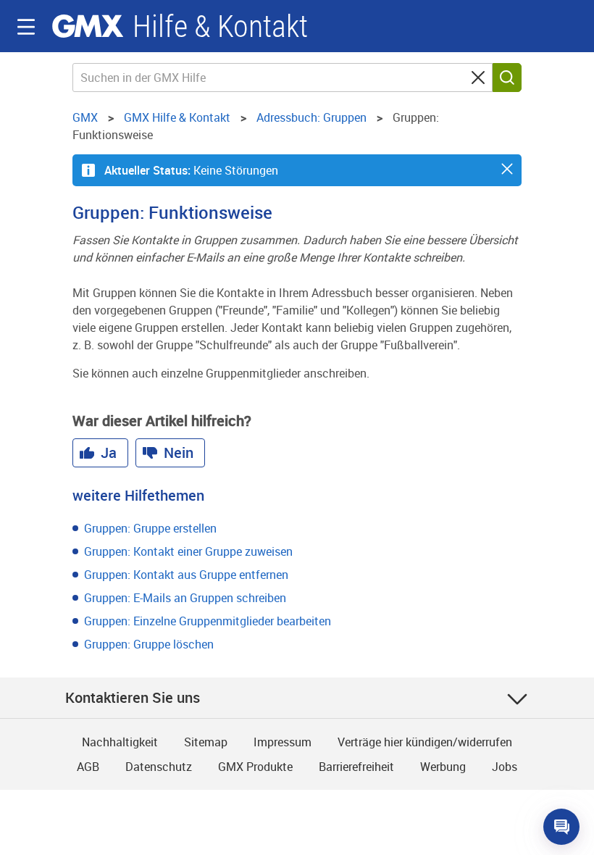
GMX (87, 26)
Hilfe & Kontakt (220, 26)
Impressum (282, 742)
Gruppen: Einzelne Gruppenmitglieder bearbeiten (207, 621)
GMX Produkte (255, 767)
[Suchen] (507, 77)
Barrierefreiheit (356, 767)
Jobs (504, 767)
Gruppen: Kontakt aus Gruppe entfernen (186, 575)
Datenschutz (158, 767)
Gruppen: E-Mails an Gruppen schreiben (185, 598)
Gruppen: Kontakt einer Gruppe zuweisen (188, 551)
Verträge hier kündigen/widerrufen (425, 742)
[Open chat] (561, 827)
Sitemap (205, 742)
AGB (88, 767)
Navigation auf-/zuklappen (26, 26)
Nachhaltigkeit (120, 742)
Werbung (443, 767)
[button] (507, 169)
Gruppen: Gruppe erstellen (150, 528)
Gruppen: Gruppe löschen (149, 644)
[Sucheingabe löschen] (478, 77)
